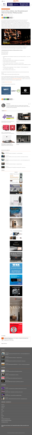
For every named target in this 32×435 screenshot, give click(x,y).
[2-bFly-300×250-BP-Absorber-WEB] (16, 194)
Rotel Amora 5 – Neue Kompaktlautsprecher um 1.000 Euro (23, 122)
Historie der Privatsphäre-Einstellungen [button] (6, 420)
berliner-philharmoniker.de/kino (17, 78)
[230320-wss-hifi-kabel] (16, 273)
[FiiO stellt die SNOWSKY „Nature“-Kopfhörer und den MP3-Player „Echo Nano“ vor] (23, 127)
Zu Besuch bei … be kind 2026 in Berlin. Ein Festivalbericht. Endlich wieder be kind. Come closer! (15, 388)
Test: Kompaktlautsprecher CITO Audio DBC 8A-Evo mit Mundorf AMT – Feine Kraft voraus (15, 167)
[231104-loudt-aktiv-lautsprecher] (16, 205)
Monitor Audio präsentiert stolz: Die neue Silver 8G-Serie (23, 144)
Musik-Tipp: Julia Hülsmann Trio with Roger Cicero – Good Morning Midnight (13, 153)
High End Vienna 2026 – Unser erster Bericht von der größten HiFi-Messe (13, 395)
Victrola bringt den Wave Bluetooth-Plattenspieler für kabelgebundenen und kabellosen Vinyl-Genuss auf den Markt (7, 144)
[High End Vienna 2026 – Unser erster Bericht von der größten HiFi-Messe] (3, 395)
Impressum (2, 404)
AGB (2, 409)
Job (1, 412)
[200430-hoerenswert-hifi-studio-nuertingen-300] (6, 94)
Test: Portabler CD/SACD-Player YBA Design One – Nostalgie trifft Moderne (13, 357)
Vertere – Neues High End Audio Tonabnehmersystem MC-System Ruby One (7, 133)
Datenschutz (3, 406)
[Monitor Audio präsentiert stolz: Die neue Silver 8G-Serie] (23, 139)
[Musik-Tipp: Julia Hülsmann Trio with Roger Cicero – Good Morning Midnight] (3, 153)
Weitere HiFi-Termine (4, 343)
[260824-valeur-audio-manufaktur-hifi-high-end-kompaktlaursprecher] (16, 228)
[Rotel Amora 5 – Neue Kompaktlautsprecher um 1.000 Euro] (23, 116)
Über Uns (2, 415)
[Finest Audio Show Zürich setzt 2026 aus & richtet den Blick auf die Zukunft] (8, 116)
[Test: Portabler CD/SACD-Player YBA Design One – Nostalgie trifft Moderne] (3, 164)
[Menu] (2, 1)
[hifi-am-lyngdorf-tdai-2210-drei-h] (16, 284)
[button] (2, 17)
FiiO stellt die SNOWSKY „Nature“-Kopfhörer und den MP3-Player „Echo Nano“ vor (23, 133)
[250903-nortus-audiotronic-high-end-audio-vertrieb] (16, 239)
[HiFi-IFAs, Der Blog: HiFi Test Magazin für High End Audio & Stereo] (16, 1)
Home (2, 417)
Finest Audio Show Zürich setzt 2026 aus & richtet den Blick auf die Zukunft (7, 122)
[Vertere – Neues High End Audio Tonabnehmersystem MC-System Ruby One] (8, 127)
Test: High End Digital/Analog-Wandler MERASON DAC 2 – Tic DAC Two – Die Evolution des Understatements (17, 364)
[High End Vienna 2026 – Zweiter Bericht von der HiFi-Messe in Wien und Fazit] (3, 392)
